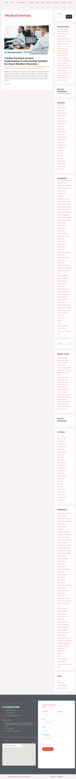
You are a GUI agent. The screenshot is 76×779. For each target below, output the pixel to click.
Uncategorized (61, 328)
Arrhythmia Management (64, 188)
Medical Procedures (63, 289)
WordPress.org (61, 688)
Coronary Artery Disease (64, 217)
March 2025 (60, 129)
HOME (6, 2)
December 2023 (61, 166)
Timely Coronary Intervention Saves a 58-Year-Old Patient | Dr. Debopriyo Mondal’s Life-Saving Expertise (64, 75)
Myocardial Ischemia (63, 294)
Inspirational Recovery (63, 265)
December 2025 (61, 113)
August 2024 (61, 147)
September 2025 (62, 121)
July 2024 (60, 150)
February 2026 (61, 107)
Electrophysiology (36, 66)
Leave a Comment (9, 66)
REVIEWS (31, 2)
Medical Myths (61, 286)
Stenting (59, 320)
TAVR (58, 323)
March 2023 (60, 169)
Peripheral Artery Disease (64, 307)
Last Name (59, 711)
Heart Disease (61, 244)
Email (43, 719)
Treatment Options (62, 326)
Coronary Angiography (63, 215)
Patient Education (62, 297)
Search (59, 13)
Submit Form (48, 749)
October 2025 (61, 118)
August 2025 (60, 123)
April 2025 (60, 126)
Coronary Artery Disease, (64, 220)
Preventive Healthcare (63, 310)
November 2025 (61, 115)
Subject (44, 727)
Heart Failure (61, 247)
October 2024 (61, 142)
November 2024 (61, 139)
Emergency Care (62, 228)
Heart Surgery (61, 255)
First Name (44, 711)
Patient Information (62, 299)
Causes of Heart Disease (64, 207)
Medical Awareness (62, 275)
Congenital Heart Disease (64, 212)
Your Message (45, 734)
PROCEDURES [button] (21, 2)
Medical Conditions (62, 278)
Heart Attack (60, 239)
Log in (59, 680)
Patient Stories (61, 302)
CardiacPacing (20, 66)
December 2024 (61, 137)
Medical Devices (22, 68)
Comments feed (61, 685)
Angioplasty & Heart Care (64, 185)
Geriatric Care (61, 231)
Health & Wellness (62, 233)
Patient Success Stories (64, 305)
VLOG (42, 2)
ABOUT (13, 2)
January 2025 (61, 134)
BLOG (70, 2)
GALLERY (55, 2)
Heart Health (13, 68)
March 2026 (60, 105)
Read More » (7, 84)
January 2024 (61, 163)
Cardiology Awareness (63, 199)
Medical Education (62, 283)
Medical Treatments (63, 291)
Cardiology (28, 66)
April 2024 (60, 158)
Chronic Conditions (62, 209)
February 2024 (61, 161)
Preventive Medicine (63, 313)
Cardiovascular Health (63, 204)
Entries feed (60, 683)
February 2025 (61, 131)
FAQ (37, 2)
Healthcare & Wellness (63, 236)
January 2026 (61, 110)
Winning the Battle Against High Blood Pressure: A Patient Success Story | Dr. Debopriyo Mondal (62, 53)
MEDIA (48, 2)
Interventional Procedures (64, 268)
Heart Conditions (62, 241)
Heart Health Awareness (64, 252)
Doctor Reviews (61, 223)
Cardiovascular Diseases (64, 201)
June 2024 (60, 153)
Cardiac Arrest (61, 191)
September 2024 (62, 145)
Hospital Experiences (63, 257)
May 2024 (60, 155)
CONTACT (63, 2)
